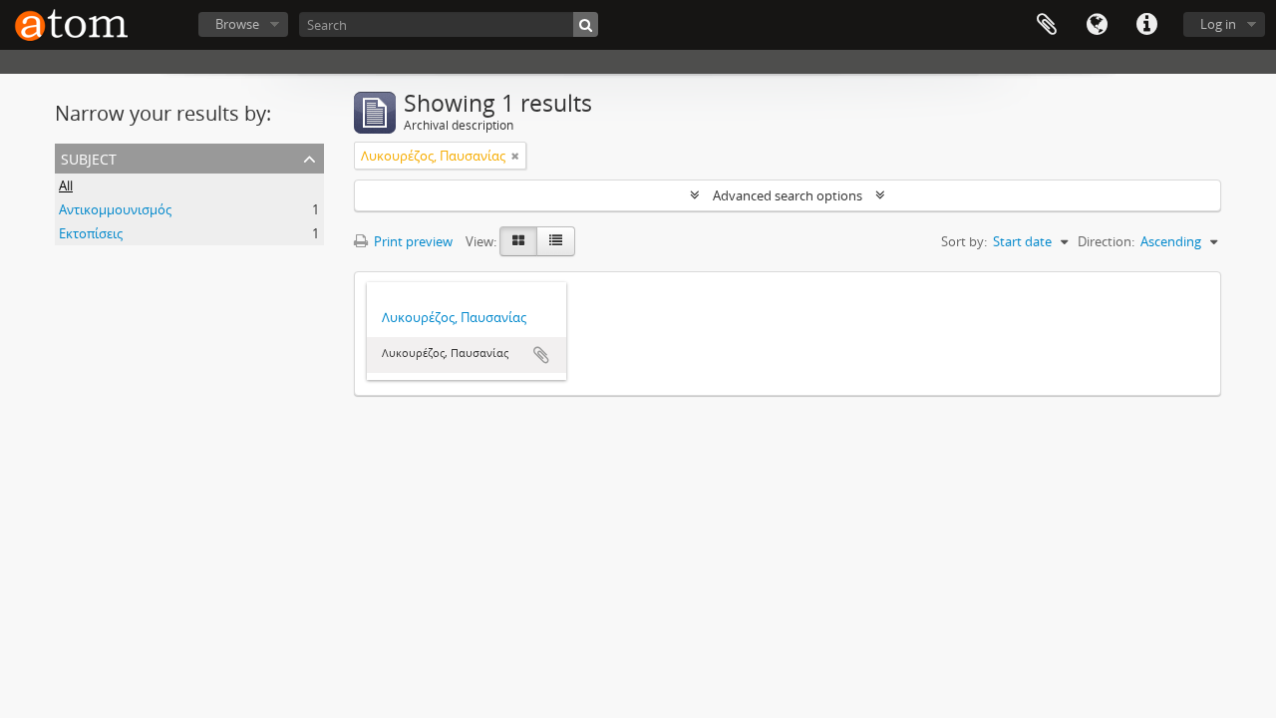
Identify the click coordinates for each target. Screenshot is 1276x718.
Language (1096, 25)
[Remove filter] (515, 156)
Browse (237, 24)
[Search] (585, 24)
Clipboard (1047, 25)
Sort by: (964, 241)
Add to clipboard (541, 355)
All (66, 185)
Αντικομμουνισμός (115, 209)
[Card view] (518, 241)
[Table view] (555, 241)
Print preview (412, 241)
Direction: (1106, 241)
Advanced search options (787, 195)
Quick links (1146, 25)
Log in (1218, 24)
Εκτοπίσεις (91, 233)
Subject (89, 157)
